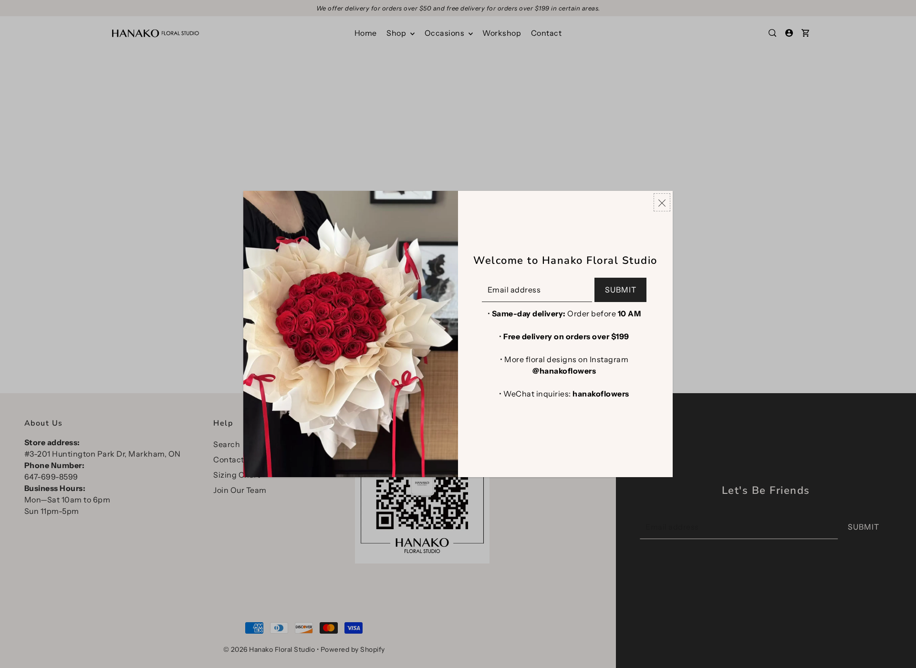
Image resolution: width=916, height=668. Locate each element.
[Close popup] (662, 202)
